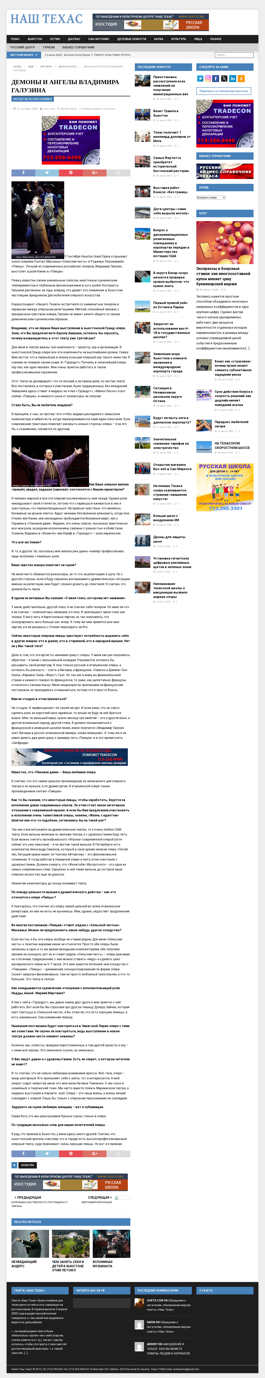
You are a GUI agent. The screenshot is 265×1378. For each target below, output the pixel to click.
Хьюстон (35, 39)
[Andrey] (139, 1349)
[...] (247, 348)
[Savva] (139, 1327)
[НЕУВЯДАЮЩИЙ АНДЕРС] (30, 1244)
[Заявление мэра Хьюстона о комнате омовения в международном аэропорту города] (142, 357)
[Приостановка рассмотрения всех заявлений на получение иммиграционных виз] (142, 80)
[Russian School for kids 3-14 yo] (225, 487)
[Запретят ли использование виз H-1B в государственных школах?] (142, 327)
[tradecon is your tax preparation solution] (69, 757)
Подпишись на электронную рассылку (224, 91)
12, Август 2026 (163, 474)
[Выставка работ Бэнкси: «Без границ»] (142, 191)
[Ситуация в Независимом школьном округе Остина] (142, 392)
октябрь (46, 66)
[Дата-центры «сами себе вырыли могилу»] (142, 212)
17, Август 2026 (163, 427)
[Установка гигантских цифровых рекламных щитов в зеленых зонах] (142, 562)
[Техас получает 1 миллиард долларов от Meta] (142, 136)
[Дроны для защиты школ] (142, 540)
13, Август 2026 (163, 452)
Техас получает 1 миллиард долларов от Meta (172, 136)
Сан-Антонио (98, 39)
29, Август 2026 (208, 289)
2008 (30, 66)
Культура (178, 39)
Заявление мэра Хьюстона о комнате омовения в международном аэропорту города (170, 362)
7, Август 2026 (163, 546)
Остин (55, 39)
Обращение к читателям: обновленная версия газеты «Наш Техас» (169, 1305)
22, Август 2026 (163, 261)
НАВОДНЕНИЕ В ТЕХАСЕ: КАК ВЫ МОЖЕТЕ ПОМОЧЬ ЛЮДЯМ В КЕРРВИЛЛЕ (168, 1348)
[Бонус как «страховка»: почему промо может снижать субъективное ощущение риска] (204, 365)
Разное (216, 39)
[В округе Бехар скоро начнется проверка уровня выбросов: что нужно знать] (142, 276)
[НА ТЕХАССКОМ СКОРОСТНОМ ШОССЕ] (204, 447)
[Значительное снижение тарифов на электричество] (142, 443)
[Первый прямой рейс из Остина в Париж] (142, 306)
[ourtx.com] (139, 1305)
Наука (158, 39)
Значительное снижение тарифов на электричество (171, 443)
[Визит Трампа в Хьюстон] (142, 114)
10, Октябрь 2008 (27, 108)
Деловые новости (131, 39)
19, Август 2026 (163, 341)
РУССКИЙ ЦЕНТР (22, 47)
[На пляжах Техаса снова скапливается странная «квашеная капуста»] (142, 489)
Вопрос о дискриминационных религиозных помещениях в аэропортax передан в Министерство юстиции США (171, 243)
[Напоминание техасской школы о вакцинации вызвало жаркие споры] (142, 587)
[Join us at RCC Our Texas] (151, 22)
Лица (198, 39)
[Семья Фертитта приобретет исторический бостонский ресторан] (142, 161)
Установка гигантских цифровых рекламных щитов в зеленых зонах (172, 562)
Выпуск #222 (69, 108)
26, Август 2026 (163, 175)
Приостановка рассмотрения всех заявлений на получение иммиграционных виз (170, 85)
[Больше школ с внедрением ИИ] (142, 519)
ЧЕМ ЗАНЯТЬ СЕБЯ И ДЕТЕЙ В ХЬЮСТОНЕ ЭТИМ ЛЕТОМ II (68, 1266)
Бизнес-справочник (78, 47)
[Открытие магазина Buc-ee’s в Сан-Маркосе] (142, 468)
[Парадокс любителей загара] (204, 425)
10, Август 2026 (163, 525)
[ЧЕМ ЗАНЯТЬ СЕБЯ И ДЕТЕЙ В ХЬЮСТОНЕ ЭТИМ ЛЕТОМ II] (71, 1244)
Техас (15, 39)
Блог (203, 213)
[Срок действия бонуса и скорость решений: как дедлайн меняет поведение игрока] (204, 395)
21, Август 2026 (163, 290)
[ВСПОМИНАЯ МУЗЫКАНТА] (111, 1244)
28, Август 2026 (163, 99)
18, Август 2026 (163, 376)
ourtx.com (49, 108)
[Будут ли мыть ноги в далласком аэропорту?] (142, 421)
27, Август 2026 (163, 120)
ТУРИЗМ (49, 47)
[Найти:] (234, 55)
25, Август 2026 (163, 196)
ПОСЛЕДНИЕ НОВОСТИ (154, 67)
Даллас (74, 39)
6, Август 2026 (163, 571)
